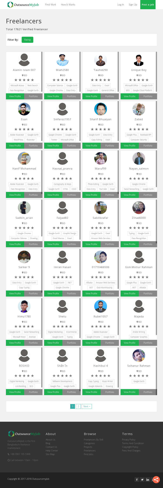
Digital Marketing (55, 332)
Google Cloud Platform (142, 90)
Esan (24, 119)
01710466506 (100, 267)
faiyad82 (62, 218)
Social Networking (131, 189)
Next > (86, 406)
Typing (132, 233)
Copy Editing (96, 139)
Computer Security (139, 139)
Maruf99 (100, 168)
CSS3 (74, 189)
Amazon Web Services (100, 238)
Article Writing (139, 332)
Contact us (51, 447)
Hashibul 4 (100, 365)
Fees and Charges (131, 450)
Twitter (54, 139)
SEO (128, 90)
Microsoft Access (17, 85)
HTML (65, 189)
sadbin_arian (24, 218)
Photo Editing (93, 184)
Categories (89, 443)
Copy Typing (24, 287)
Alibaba (89, 282)
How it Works (68, 4)
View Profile (15, 96)
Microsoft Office (131, 85)
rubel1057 (101, 316)
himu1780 (24, 316)
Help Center (52, 450)
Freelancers (90, 450)
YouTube (103, 189)
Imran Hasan (62, 267)
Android (32, 337)
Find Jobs (88, 454)
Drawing (33, 238)
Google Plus (132, 134)
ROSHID (24, 365)
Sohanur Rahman (138, 365)
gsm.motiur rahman (138, 267)
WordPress (18, 139)
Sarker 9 (24, 267)
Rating (27, 39)
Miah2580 (62, 70)
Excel (107, 85)
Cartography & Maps (62, 184)
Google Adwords (95, 386)
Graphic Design (69, 233)
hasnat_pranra (62, 168)
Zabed (139, 119)
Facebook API (145, 134)
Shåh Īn (62, 365)
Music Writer (107, 381)
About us (50, 439)
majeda (139, 316)
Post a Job (148, 4)
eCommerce (71, 332)
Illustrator (31, 139)
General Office (108, 90)
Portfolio (33, 96)
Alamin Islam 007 (24, 70)
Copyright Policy (130, 447)
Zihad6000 (139, 218)
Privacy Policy (128, 439)
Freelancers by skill (93, 439)
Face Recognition (17, 90)
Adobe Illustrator (17, 134)
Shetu (62, 316)
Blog (48, 443)
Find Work (50, 4)
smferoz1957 (62, 119)
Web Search (33, 85)
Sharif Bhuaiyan (100, 119)
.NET (70, 282)
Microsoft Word (19, 337)
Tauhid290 (101, 70)
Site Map (50, 454)
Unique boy (139, 70)
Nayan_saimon (139, 168)
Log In (120, 4)
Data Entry (70, 90)
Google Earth (33, 90)
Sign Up (133, 4)
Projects (88, 447)
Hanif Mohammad (24, 168)
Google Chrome (56, 90)
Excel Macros (58, 238)
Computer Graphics (139, 337)
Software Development (62, 381)
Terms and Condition (133, 443)
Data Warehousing (104, 287)
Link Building (20, 386)
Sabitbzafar (100, 218)
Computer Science (55, 85)
